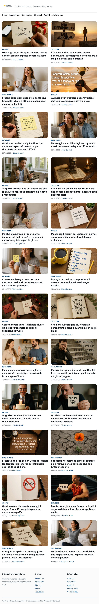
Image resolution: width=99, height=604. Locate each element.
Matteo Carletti (18, 59)
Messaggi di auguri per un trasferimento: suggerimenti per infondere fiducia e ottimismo (73, 237)
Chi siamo (71, 578)
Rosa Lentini (16, 334)
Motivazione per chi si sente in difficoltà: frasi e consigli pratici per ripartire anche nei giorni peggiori (73, 373)
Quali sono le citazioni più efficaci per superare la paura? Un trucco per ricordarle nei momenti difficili (22, 146)
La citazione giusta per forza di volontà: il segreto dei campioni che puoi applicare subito (73, 509)
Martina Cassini (67, 198)
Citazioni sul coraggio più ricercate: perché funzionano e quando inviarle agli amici (73, 327)
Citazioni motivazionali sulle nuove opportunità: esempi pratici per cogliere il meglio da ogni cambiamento (74, 55)
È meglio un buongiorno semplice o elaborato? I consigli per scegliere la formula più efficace (22, 373)
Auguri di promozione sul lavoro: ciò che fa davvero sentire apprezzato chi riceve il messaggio (24, 191)
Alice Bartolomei (67, 516)
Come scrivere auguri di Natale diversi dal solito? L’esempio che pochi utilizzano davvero (23, 327)
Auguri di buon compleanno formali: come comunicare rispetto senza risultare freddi (22, 418)
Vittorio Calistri (67, 105)
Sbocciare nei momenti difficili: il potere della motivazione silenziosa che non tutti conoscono (73, 463)
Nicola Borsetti (18, 153)
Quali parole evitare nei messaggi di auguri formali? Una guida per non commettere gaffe (22, 509)
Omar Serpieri (66, 150)
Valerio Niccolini (67, 62)
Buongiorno (14, 15)
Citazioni (38, 15)
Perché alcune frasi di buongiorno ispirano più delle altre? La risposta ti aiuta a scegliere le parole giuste (22, 237)
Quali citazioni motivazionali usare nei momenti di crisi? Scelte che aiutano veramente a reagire (72, 418)
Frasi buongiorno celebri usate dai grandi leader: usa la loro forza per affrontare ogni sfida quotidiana (25, 463)
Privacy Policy (72, 588)
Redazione (71, 582)
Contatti (70, 585)
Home (4, 15)
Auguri (47, 15)
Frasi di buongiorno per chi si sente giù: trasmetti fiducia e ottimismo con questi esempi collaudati (24, 101)
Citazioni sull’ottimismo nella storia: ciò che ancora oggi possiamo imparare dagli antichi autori (74, 191)
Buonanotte (27, 15)
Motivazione (57, 15)
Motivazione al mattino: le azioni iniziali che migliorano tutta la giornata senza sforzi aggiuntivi (72, 554)
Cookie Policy (72, 592)
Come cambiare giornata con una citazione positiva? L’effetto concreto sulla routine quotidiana (22, 282)
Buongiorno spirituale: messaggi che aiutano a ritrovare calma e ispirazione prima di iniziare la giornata (23, 554)
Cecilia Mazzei (66, 425)
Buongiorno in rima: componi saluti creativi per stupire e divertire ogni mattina (70, 282)
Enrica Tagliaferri (19, 244)
